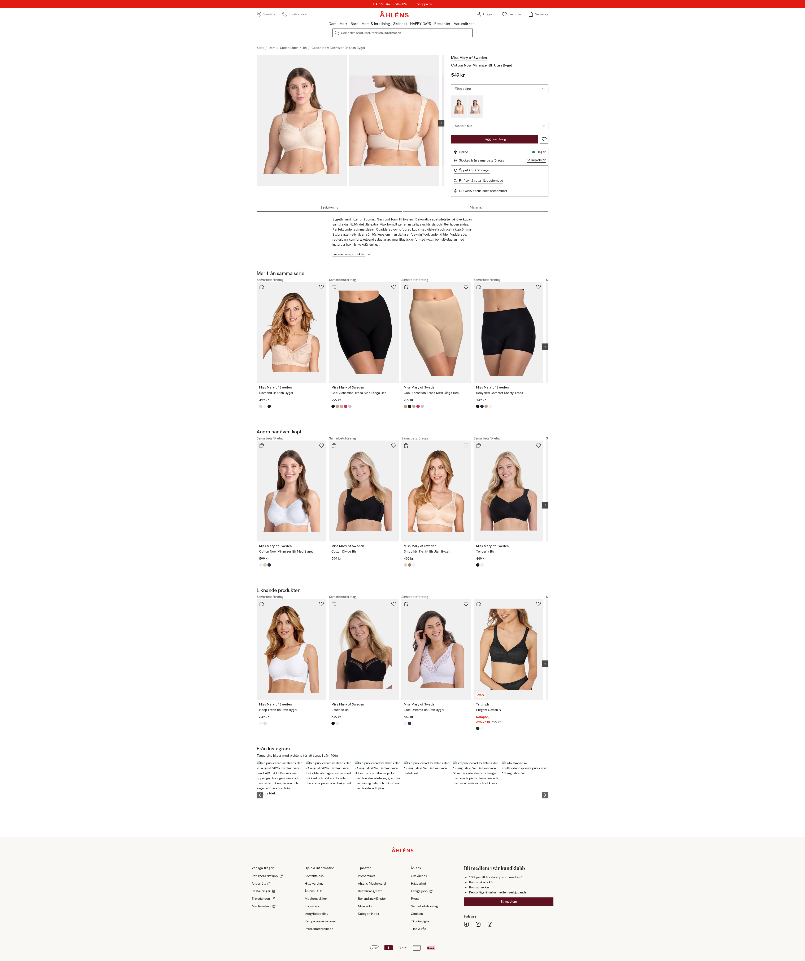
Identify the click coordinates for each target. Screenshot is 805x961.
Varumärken (464, 23)
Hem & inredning (376, 23)
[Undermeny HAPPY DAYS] (433, 23)
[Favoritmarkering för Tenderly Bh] (538, 446)
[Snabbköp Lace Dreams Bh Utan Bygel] (406, 604)
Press (415, 898)
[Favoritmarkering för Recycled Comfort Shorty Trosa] (538, 287)
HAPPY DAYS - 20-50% (390, 4)
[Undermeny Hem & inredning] (391, 23)
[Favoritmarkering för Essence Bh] (394, 604)
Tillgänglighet (421, 921)
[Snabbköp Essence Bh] (334, 604)
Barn (354, 23)
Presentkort (366, 876)
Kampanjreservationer (321, 921)
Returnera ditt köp (265, 876)
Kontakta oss (314, 876)
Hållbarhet (418, 883)
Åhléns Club (313, 891)
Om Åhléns (419, 876)
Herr (343, 23)
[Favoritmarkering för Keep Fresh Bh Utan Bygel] (321, 604)
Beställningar (261, 891)
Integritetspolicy (316, 913)
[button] (280, 794)
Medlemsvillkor (316, 898)
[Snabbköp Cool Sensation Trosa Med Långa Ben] (334, 287)
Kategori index (368, 913)
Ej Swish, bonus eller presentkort (483, 191)
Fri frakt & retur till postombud (481, 181)
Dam (332, 23)
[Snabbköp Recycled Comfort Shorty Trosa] (479, 287)
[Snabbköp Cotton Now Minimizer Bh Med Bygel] (262, 446)
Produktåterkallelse (319, 929)
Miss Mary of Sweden (469, 58)
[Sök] (336, 32)
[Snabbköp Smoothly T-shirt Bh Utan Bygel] (406, 446)
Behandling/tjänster (372, 898)
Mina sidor (365, 906)
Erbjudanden (261, 898)
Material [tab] (476, 207)
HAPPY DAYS (420, 23)
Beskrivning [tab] (329, 207)
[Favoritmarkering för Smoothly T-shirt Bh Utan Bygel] (466, 446)
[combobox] (499, 126)
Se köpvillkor (536, 160)
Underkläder (289, 48)
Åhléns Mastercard (372, 883)
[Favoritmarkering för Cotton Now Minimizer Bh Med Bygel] (321, 446)
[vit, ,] (475, 107)
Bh (305, 48)
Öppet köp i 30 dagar (474, 170)
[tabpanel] (402, 234)
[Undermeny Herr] (349, 23)
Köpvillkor (312, 906)
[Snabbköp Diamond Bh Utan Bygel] (262, 287)
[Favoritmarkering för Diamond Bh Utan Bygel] (321, 287)
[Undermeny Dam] (338, 23)
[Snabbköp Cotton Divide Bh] (334, 446)
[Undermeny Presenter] (452, 23)
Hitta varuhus (314, 883)
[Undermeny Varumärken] (476, 23)
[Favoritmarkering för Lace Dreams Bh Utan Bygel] (466, 604)
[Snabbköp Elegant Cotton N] (479, 604)
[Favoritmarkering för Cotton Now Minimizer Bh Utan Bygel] (544, 139)
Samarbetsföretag (424, 906)
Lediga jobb (419, 891)
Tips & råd (418, 929)
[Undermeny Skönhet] (408, 23)
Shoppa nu (424, 4)
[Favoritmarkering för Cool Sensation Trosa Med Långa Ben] (394, 287)
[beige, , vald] (459, 107)
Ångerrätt (259, 883)
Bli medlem (509, 901)
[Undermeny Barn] (360, 23)
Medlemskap (261, 906)
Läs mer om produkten (348, 254)
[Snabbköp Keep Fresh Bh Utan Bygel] (262, 604)
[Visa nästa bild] (439, 123)
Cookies (417, 913)
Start (260, 48)
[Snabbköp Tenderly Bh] (479, 446)
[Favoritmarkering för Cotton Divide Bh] (394, 446)
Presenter (442, 23)
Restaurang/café (370, 891)
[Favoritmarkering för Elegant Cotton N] (538, 604)
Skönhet (400, 23)
